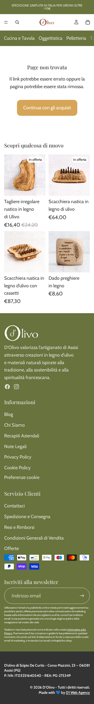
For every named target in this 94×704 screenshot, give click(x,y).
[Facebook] (7, 387)
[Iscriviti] (82, 595)
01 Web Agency (78, 692)
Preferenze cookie (21, 477)
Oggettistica (50, 38)
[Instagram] (16, 387)
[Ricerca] (17, 22)
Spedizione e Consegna (27, 516)
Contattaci (14, 506)
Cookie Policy (17, 468)
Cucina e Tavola (19, 38)
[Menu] (6, 22)
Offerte (11, 548)
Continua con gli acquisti (47, 108)
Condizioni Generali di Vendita (34, 538)
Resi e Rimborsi (19, 527)
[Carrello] (87, 22)
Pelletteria (76, 38)
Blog (8, 414)
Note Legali (15, 446)
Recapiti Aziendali (21, 436)
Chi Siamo (14, 425)
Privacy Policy (17, 457)
